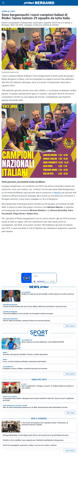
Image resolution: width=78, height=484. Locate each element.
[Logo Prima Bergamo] (39, 3)
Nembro (57, 192)
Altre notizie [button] (70, 326)
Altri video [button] (71, 413)
